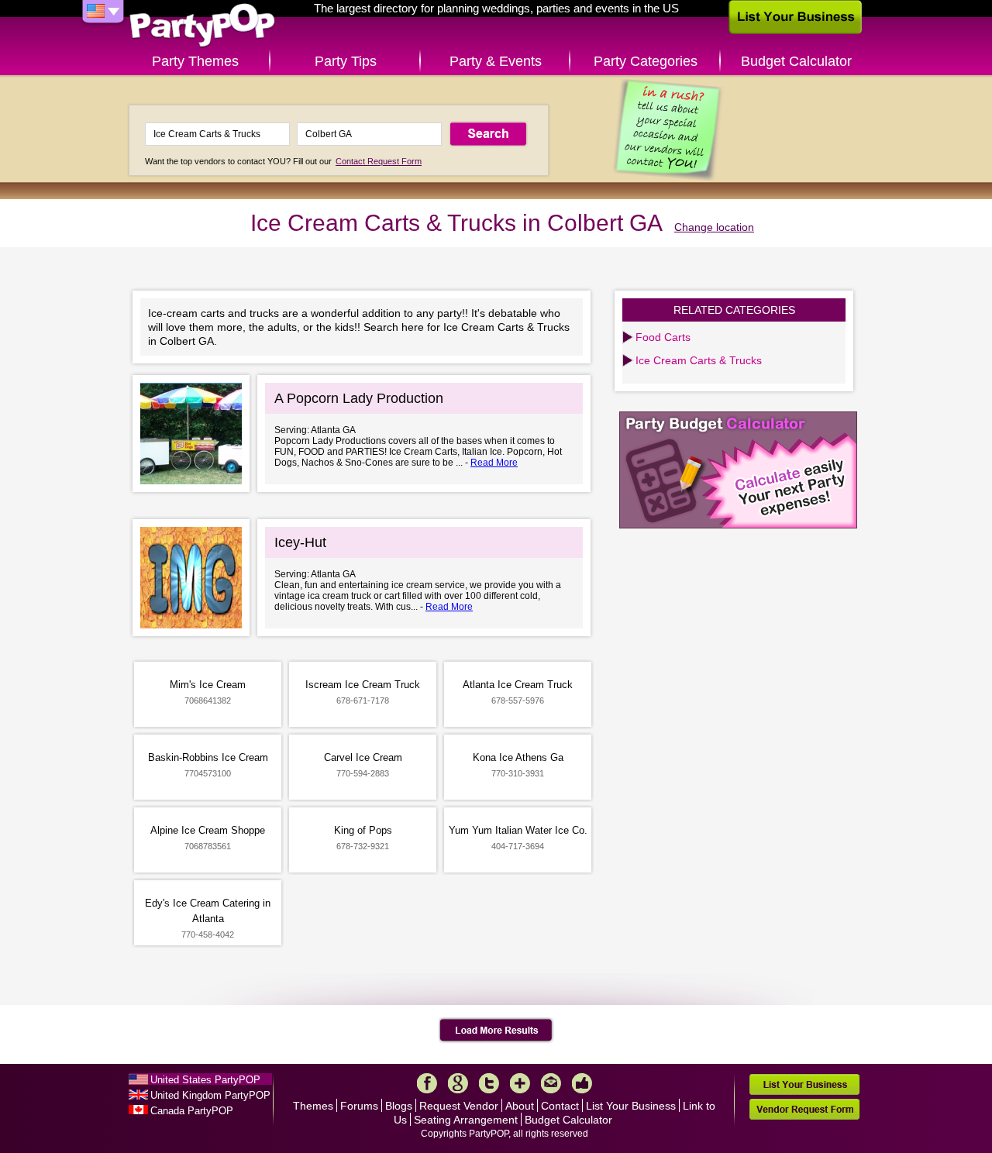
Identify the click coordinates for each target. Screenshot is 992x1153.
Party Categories (646, 61)
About (519, 1106)
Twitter (489, 1083)
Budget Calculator (796, 61)
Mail (551, 1083)
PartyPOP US (202, 26)
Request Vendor (458, 1106)
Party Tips (346, 61)
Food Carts (663, 337)
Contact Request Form (379, 161)
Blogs (398, 1106)
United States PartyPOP (205, 1080)
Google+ (458, 1083)
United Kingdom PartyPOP (210, 1095)
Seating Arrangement (466, 1119)
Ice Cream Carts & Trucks (699, 360)
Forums (359, 1106)
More (520, 1083)
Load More (496, 1030)
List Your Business (631, 1106)
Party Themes (195, 61)
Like (582, 1083)
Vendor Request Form (804, 1109)
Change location (714, 227)
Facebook (427, 1083)
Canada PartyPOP (191, 1111)
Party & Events (496, 61)
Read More (494, 462)
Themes (313, 1106)
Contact (560, 1106)
